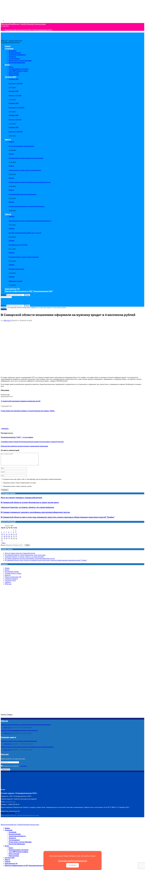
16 (16, 534)
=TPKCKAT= (7, 320)
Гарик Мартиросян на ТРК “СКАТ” (18, 245)
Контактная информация (17, 63)
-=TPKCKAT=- (8, 744)
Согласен (72, 865)
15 (14, 534)
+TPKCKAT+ (7, 733)
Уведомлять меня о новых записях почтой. (17, 486)
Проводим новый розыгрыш (16, 269)
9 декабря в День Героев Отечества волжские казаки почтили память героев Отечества (32, 442)
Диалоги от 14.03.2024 (15, 120)
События (8, 214)
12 (6, 534)
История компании (15, 53)
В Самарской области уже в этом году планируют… (23, 194)
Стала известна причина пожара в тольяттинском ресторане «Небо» (28, 411)
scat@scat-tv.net (10, 801)
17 (2, 536)
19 (6, 536)
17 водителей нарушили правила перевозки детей (20, 401)
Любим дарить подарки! (15, 281)
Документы (12, 57)
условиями (23, 766)
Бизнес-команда (14, 73)
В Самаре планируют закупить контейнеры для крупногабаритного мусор (30, 182)
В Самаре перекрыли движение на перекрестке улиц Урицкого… (27, 206)
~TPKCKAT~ (7, 727)
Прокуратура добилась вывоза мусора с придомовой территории (24, 446)
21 (11, 536)
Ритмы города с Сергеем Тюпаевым (20, 61)
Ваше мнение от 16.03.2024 (16, 107)
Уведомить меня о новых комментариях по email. (19, 483)
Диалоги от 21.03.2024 (15, 95)
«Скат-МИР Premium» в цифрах (18, 71)
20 (9, 536)
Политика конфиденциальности (72, 861)
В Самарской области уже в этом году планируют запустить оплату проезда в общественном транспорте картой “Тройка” (58, 517)
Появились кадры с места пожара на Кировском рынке (19, 741)
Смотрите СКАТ (10, 77)
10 (2, 534)
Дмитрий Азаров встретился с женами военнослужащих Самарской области (30, 221)
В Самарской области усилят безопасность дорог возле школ (26, 158)
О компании (9, 48)
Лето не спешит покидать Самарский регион (21, 146)
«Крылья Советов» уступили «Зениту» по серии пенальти (25, 170)
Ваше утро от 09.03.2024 (16, 132)
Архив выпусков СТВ (12, 289)
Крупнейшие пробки (12, 571)
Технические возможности (17, 55)
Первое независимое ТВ (13, 577)
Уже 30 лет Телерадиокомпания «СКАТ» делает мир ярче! (25, 233)
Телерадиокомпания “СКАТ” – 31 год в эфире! (17, 437)
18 (4, 536)
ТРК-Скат (8, 584)
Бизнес (7, 65)
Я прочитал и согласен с (15, 766)
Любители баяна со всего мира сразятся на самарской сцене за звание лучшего (27, 747)
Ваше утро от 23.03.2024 (16, 83)
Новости (8, 139)
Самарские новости (11, 578)
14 (11, 534)
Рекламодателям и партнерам (18, 69)
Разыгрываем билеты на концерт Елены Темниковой (24, 257)
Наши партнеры (14, 75)
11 (4, 534)
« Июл (3, 543)
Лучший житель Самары (13, 573)
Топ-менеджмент (14, 59)
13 (9, 534)
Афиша (7, 568)
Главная (7, 46)
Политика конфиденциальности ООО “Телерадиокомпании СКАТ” (28, 30)
